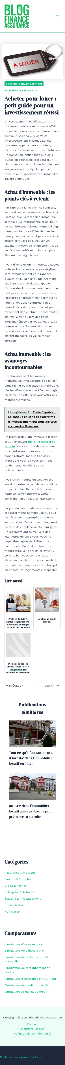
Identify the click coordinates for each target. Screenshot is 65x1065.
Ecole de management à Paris (21, 1057)
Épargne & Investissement (24, 84)
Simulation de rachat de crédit (26, 991)
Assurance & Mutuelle (20, 872)
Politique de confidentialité (32, 1033)
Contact (32, 1024)
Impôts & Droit (15, 905)
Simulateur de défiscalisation (25, 950)
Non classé (12, 911)
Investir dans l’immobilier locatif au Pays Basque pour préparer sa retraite (31, 811)
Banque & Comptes (18, 879)
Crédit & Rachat (15, 885)
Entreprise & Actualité (20, 892)
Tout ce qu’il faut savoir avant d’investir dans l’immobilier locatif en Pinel (32, 758)
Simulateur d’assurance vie (24, 944)
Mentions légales (32, 1029)
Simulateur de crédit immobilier (27, 985)
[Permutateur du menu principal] (57, 16)
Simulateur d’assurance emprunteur (30, 978)
